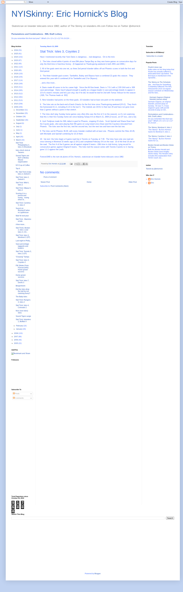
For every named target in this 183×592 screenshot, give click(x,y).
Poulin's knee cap (155, 67)
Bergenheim (20, 286)
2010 (16, 104)
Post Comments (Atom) (59, 186)
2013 (16, 94)
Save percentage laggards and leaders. (22, 246)
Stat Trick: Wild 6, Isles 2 (22, 184)
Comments (19, 398)
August (19, 123)
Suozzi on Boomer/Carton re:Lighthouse (23, 210)
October (19, 117)
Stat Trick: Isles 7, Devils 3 (22, 282)
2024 (16, 57)
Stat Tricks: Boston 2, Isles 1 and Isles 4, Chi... (23, 230)
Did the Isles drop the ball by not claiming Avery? (23, 291)
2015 (16, 87)
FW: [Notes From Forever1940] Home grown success (22, 269)
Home (89, 182)
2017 (16, 80)
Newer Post (45, 182)
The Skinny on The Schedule (159, 82)
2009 (16, 107)
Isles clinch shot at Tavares (23, 151)
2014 (16, 90)
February (19, 326)
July (18, 127)
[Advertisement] (22, 448)
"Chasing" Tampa (22, 257)
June (18, 130)
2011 (16, 100)
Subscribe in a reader (154, 56)
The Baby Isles (21, 297)
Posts (17, 394)
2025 (16, 54)
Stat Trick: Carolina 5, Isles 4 (23, 204)
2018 (16, 77)
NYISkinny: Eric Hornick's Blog (69, 14)
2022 (16, 64)
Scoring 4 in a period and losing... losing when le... (22, 196)
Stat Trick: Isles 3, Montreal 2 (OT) (23, 236)
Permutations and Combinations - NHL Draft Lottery (36, 34)
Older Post (133, 182)
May (18, 133)
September (20, 120)
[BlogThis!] (78, 164)
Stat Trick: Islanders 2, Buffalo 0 (23, 320)
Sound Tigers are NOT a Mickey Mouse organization (22, 159)
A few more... (21, 224)
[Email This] (75, 164)
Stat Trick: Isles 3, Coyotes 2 (22, 261)
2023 (16, 60)
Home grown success (21, 276)
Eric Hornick (155, 179)
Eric (152, 183)
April (18, 137)
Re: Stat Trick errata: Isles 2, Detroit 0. (23, 173)
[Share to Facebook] (83, 164)
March (18, 140)
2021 (16, 67)
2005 (16, 343)
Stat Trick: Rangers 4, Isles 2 (23, 301)
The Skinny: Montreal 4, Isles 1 (160, 127)
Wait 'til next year (22, 216)
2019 (16, 74)
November (20, 113)
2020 (16, 70)
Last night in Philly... (23, 241)
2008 (16, 333)
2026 (16, 50)
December (20, 110)
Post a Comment (50, 177)
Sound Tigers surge (23, 316)
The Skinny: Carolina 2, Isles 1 (160, 136)
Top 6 (18, 169)
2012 (16, 97)
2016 (16, 84)
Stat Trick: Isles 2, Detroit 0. (22, 178)
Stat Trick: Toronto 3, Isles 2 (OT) (23, 252)
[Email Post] (71, 164)
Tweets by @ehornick (154, 169)
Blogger (98, 574)
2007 (16, 337)
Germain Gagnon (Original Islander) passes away (160, 98)
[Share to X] (81, 164)
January (19, 329)
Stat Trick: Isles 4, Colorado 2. (22, 306)
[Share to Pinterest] (86, 164)
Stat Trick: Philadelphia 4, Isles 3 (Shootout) (23, 145)
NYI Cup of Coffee (23, 165)
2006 (16, 340)
